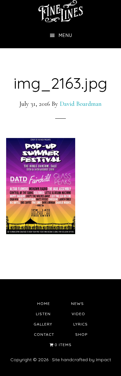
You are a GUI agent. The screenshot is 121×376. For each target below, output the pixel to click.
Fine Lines (60, 11)
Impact (103, 359)
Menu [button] (65, 35)
